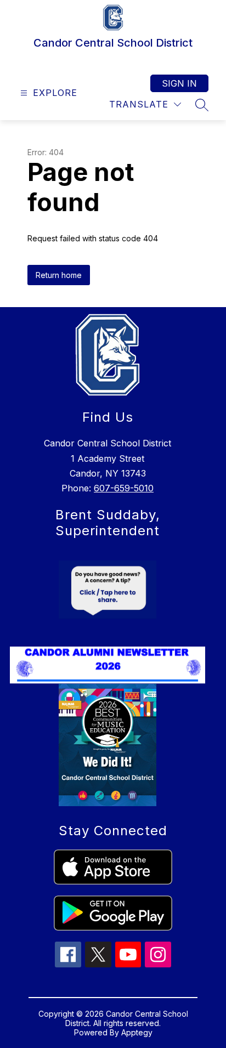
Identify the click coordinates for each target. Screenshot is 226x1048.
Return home (59, 275)
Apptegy (136, 1032)
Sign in (179, 83)
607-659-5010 (124, 488)
